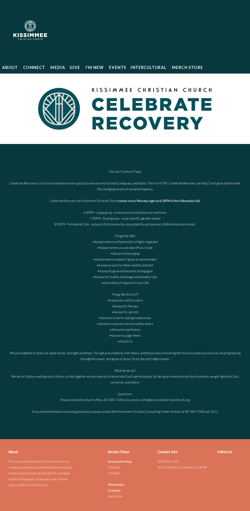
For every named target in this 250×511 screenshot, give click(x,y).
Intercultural (148, 67)
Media (57, 67)
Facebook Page (130, 171)
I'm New (95, 67)
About (10, 67)
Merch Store (187, 67)
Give (75, 67)
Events (117, 67)
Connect (34, 67)
